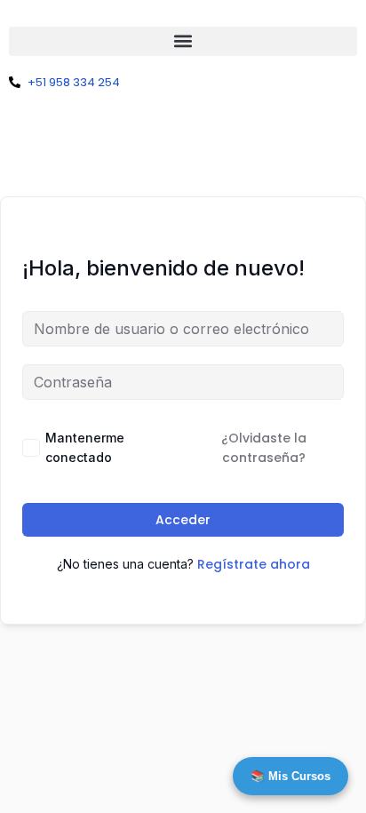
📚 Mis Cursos (290, 776)
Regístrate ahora (253, 564)
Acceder (183, 520)
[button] (183, 41)
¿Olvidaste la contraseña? (263, 447)
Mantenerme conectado (84, 447)
